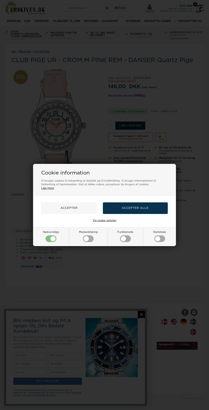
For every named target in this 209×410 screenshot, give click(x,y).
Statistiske (159, 232)
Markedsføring (88, 232)
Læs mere (47, 188)
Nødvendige (51, 232)
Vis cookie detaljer (105, 220)
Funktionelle (125, 232)
